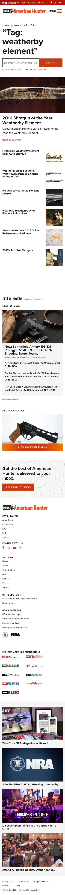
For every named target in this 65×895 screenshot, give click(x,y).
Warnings (6, 885)
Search (50, 62)
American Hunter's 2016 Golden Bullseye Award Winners (21, 232)
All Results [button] (13, 69)
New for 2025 (9, 399)
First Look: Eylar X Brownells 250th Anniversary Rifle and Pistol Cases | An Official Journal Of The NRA (32, 388)
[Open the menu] (59, 10)
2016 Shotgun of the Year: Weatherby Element (27, 120)
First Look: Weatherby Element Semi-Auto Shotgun (20, 152)
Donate (40, 2)
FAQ (4, 528)
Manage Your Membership (15, 627)
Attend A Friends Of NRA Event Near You (28, 870)
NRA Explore (8, 603)
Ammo (5, 565)
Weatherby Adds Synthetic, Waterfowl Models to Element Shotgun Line (20, 174)
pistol (29, 357)
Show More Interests (40, 447)
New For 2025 (11, 306)
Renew (31, 2)
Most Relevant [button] (36, 69)
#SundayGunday (13, 410)
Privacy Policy (8, 881)
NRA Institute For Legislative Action (19, 598)
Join (24, 2)
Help (4, 533)
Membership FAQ (10, 623)
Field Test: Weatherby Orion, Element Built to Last (19, 212)
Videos (5, 587)
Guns (5, 574)
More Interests (32, 299)
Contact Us (7, 524)
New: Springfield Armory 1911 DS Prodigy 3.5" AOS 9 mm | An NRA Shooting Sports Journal (28, 350)
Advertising (7, 520)
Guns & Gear (15, 140)
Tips (4, 583)
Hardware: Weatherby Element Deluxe (20, 192)
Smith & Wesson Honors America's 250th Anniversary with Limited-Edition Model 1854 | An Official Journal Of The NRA (32, 376)
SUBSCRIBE (18, 487)
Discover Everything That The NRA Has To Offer (29, 827)
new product (40, 357)
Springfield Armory (15, 357)
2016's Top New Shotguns (17, 250)
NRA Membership (11, 614)
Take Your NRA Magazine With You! (25, 743)
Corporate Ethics (41, 881)
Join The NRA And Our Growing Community (30, 784)
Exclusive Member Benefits (15, 618)
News (5, 140)
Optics (5, 578)
